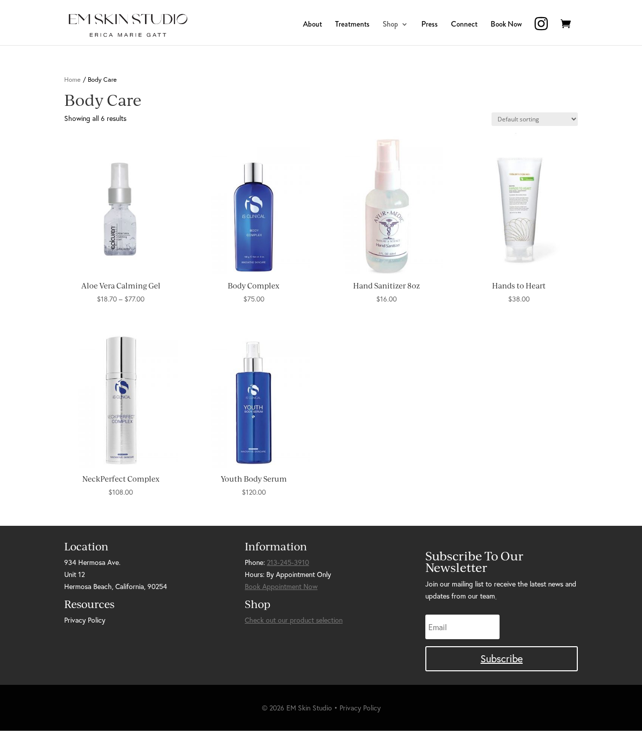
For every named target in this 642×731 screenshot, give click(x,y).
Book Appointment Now (281, 586)
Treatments (352, 25)
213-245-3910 (288, 562)
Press (429, 25)
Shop (390, 25)
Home (72, 79)
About (312, 25)
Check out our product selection (294, 620)
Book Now (506, 25)
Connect (464, 25)
